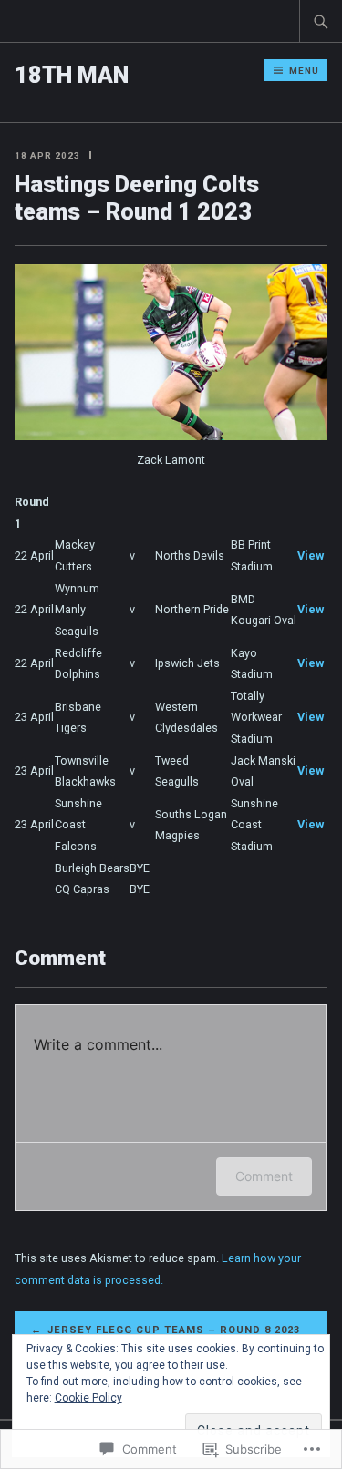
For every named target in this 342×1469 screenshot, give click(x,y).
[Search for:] (321, 21)
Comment (264, 1176)
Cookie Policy (88, 1398)
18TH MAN (72, 75)
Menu (304, 71)
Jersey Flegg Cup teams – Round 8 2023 (173, 1330)
